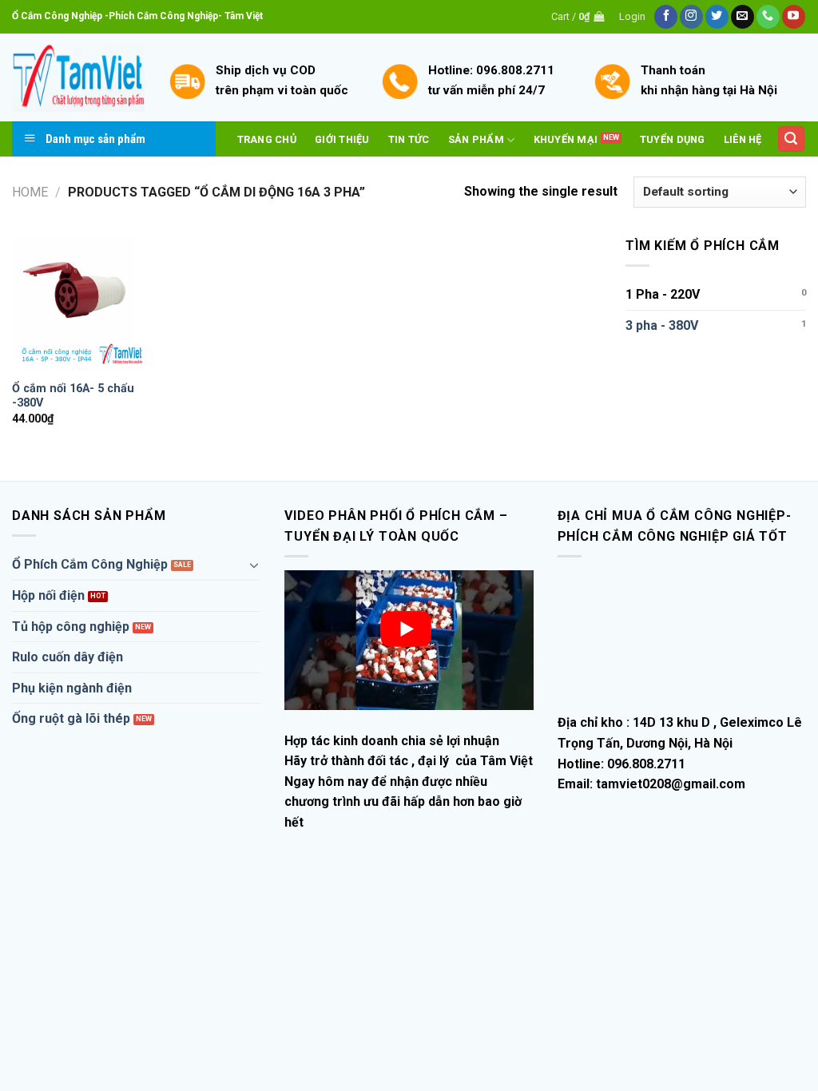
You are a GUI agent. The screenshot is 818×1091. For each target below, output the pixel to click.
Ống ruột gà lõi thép (71, 718)
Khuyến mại (566, 139)
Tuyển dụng (672, 139)
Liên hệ (743, 139)
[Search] (791, 139)
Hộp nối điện (48, 595)
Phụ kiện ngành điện (72, 688)
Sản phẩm (476, 139)
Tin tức (409, 139)
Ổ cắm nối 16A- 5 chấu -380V (73, 396)
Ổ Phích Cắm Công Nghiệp (90, 564)
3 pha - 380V (661, 325)
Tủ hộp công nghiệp (70, 626)
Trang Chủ (266, 139)
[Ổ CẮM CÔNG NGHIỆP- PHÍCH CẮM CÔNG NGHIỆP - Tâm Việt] (78, 78)
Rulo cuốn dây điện (67, 657)
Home (30, 192)
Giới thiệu (342, 139)
